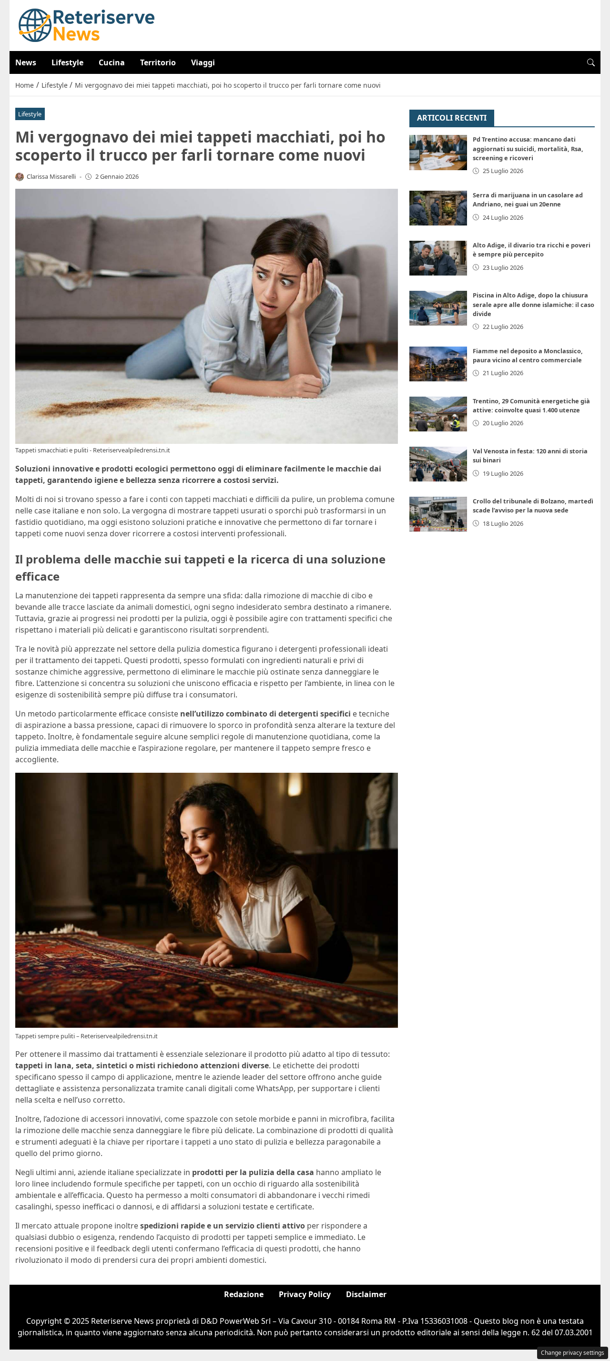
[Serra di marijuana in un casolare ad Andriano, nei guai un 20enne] (438, 208)
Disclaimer (366, 1294)
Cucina (112, 62)
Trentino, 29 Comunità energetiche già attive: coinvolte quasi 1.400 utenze (531, 405)
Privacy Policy (305, 1294)
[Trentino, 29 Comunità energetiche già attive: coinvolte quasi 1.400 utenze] (438, 414)
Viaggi (203, 62)
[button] (591, 62)
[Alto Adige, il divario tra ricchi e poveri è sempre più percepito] (438, 258)
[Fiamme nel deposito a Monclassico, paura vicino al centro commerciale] (438, 364)
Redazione (244, 1294)
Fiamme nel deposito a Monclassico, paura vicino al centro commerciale (528, 355)
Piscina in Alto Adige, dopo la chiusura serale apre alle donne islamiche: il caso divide (533, 304)
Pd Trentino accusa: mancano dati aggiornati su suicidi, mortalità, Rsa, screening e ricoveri (528, 148)
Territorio (158, 62)
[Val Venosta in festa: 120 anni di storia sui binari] (438, 464)
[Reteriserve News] (86, 25)
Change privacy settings (572, 1353)
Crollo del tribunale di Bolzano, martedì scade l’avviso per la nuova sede (533, 505)
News (25, 62)
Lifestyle (67, 62)
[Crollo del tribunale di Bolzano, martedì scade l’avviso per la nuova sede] (438, 514)
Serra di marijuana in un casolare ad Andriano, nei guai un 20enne (528, 199)
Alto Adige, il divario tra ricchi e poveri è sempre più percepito (531, 249)
